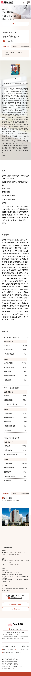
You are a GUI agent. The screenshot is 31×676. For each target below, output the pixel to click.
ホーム (3, 500)
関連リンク (18, 652)
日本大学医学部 (6, 666)
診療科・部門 (8, 498)
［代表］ (16, 596)
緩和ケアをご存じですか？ (11, 37)
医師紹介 (15, 46)
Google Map (6, 590)
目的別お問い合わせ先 (16, 598)
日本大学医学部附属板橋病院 (9, 659)
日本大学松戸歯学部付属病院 (9, 664)
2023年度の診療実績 (11, 438)
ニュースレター (16, 23)
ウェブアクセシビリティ (22, 649)
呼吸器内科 (16, 500)
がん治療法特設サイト (7, 669)
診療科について (6, 46)
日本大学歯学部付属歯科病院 (9, 661)
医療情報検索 (25, 646)
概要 (12, 52)
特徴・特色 (19, 52)
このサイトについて (8, 649)
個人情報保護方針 (8, 652)
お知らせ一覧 (8, 41)
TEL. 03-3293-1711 (8, 634)
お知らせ (5, 646)
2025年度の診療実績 (11, 337)
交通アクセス (16, 609)
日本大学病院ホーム (16, 629)
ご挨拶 (6, 52)
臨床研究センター (17, 666)
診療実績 (7, 54)
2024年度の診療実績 (11, 388)
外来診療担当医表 (25, 46)
